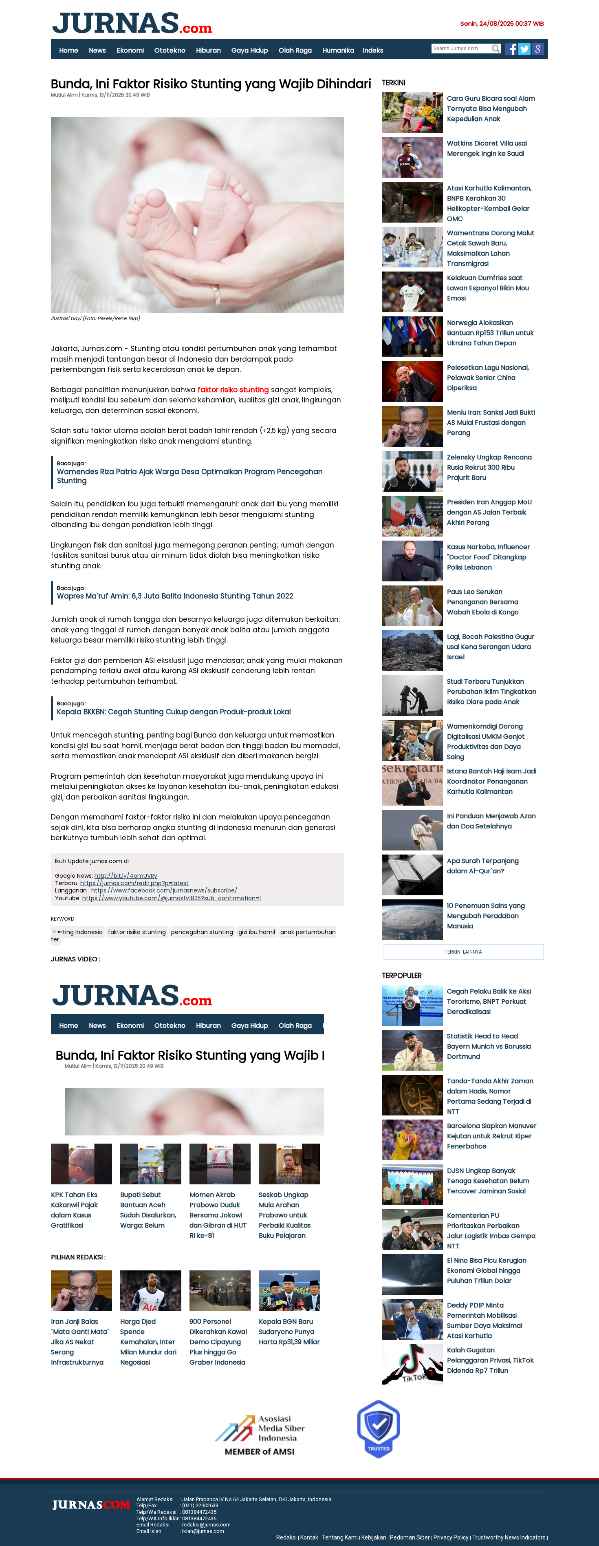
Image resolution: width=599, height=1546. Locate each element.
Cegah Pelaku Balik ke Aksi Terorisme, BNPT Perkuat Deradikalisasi (489, 1001)
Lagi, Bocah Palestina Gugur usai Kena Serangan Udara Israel (491, 647)
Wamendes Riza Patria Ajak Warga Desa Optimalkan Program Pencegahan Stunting (190, 476)
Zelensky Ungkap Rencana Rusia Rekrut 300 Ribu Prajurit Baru (489, 467)
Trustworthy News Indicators (509, 1537)
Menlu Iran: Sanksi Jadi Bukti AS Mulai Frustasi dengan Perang (491, 422)
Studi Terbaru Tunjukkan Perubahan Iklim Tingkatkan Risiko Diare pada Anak (491, 692)
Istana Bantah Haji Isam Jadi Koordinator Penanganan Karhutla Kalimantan (491, 781)
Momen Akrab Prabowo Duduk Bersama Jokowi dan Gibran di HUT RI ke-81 (218, 1215)
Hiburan (208, 50)
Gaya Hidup (249, 50)
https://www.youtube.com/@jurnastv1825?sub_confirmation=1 (171, 898)
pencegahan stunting (202, 932)
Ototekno (169, 50)
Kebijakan (373, 1537)
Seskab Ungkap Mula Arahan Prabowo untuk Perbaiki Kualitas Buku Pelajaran (285, 1215)
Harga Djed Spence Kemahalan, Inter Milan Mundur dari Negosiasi (148, 1342)
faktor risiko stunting (233, 390)
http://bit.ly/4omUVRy (126, 876)
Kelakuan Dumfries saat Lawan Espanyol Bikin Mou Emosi (488, 288)
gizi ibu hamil (256, 932)
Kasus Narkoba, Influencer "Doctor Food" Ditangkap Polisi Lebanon (488, 557)
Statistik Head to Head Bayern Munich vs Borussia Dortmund (489, 1046)
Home (68, 50)
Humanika (338, 50)
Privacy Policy (451, 1537)
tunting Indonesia (78, 932)
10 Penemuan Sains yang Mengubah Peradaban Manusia (486, 916)
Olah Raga (295, 50)
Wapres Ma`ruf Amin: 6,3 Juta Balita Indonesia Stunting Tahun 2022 (175, 596)
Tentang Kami (340, 1537)
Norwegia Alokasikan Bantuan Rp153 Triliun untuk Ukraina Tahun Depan (490, 333)
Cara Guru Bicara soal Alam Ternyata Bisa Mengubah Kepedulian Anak (491, 109)
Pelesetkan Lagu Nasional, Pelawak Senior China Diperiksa (488, 378)
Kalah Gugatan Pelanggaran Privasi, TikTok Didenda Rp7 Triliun (490, 1360)
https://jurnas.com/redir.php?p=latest (134, 883)
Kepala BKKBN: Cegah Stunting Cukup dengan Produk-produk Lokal (174, 712)
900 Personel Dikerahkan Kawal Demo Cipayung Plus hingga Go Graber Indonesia (218, 1342)
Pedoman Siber (410, 1537)
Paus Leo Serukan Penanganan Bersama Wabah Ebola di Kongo (483, 602)
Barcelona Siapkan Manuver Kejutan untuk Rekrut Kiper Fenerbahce (492, 1136)
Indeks (373, 50)
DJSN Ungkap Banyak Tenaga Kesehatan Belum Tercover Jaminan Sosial (488, 1181)
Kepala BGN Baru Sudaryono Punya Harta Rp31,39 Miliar (289, 1332)
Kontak (309, 1537)
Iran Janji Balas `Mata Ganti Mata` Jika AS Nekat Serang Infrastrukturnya (80, 1342)
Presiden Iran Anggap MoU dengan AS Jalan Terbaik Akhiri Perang (489, 512)
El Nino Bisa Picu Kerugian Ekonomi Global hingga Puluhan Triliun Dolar (486, 1270)
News (97, 50)
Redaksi (286, 1537)
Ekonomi (130, 50)
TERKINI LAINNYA (463, 951)
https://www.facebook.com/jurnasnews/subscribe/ (164, 890)
